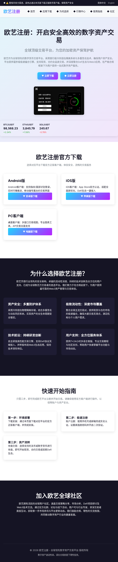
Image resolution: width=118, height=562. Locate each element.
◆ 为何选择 (62, 11)
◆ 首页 (31, 11)
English (111, 3)
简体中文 (102, 3)
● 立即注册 (70, 75)
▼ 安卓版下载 (30, 196)
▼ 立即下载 (48, 75)
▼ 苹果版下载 (88, 196)
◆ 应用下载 (46, 11)
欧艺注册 (11, 11)
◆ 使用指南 (96, 11)
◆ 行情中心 (79, 11)
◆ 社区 (111, 11)
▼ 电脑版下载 (30, 231)
